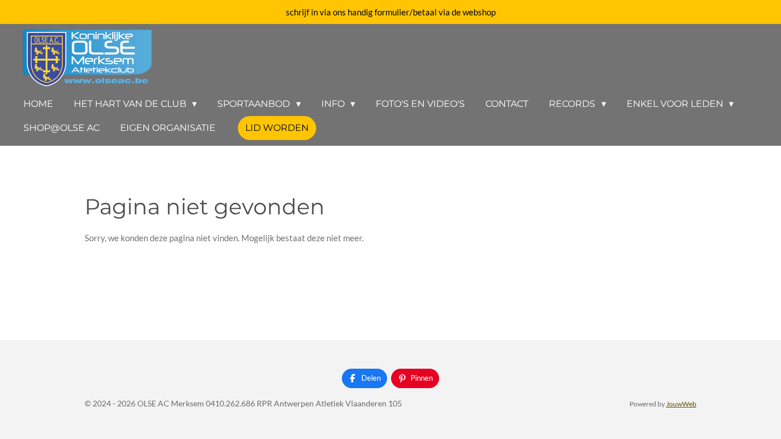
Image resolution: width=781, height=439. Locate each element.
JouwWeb (681, 404)
